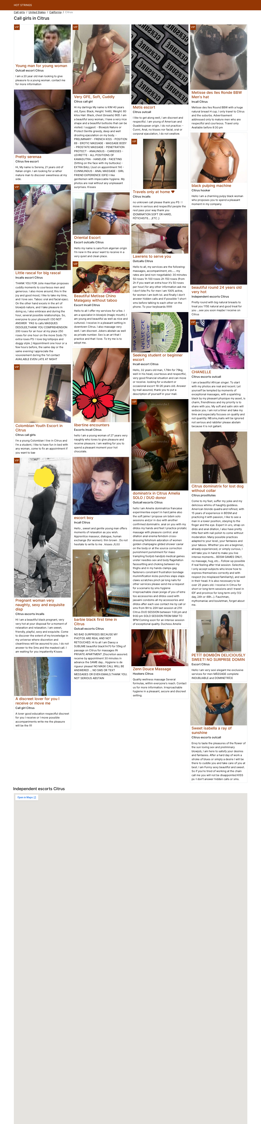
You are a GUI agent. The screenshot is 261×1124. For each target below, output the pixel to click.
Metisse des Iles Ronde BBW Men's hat (217, 94)
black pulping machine (211, 185)
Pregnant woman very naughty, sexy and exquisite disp (40, 604)
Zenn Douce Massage (152, 669)
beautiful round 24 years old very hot (217, 289)
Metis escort (144, 107)
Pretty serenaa (28, 156)
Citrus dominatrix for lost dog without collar (218, 488)
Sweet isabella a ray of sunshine (212, 730)
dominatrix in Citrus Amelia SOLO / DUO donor (156, 495)
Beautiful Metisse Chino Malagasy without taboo (95, 298)
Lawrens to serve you (152, 256)
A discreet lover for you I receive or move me (37, 700)
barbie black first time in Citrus (95, 621)
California (55, 12)
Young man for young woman (41, 65)
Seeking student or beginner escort (158, 357)
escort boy (83, 517)
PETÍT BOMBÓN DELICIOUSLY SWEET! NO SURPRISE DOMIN (218, 657)
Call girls (19, 12)
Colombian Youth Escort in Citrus (38, 427)
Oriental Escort (87, 237)
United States (37, 12)
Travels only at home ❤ (154, 192)
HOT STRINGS (23, 5)
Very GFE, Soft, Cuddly (94, 97)
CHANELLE (201, 372)
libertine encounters (91, 425)
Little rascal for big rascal (38, 273)
